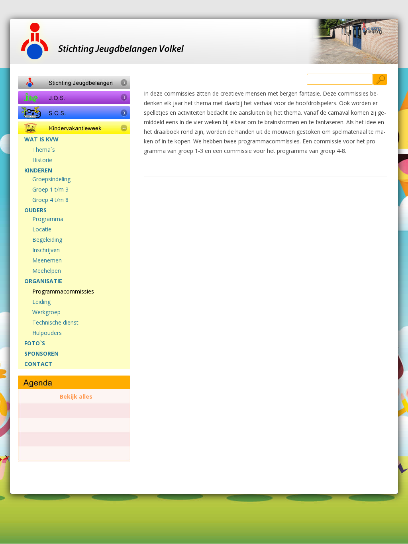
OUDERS (35, 210)
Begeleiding (47, 240)
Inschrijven (46, 250)
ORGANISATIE (43, 281)
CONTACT (38, 364)
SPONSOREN (41, 353)
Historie (42, 160)
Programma (47, 219)
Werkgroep (46, 312)
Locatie (41, 229)
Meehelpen (46, 271)
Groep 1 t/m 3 (50, 189)
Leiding (41, 302)
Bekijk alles (76, 396)
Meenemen (47, 260)
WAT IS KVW (41, 139)
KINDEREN (38, 170)
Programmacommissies (63, 291)
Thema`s (43, 150)
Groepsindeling (51, 179)
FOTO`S (34, 343)
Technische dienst (55, 322)
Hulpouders (47, 333)
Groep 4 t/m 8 (50, 200)
